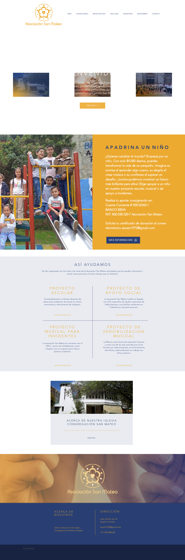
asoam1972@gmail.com (138, 228)
